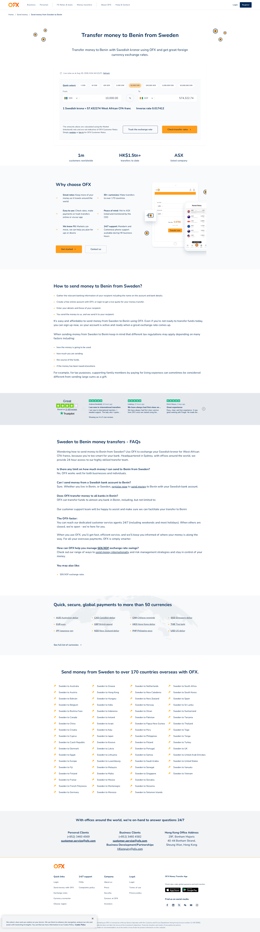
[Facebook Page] (167, 905)
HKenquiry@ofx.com (130, 849)
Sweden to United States (185, 761)
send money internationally (112, 552)
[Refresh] (61, 73)
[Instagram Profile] (197, 905)
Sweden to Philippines (146, 736)
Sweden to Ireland (106, 717)
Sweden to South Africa (184, 686)
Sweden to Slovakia (144, 779)
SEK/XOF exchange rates (72, 574)
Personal (44, 5)
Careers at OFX (111, 898)
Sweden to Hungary (106, 698)
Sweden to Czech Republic (72, 742)
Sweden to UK (180, 748)
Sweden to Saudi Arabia (147, 761)
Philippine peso (142, 630)
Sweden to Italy (104, 729)
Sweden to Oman (143, 711)
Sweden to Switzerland (184, 711)
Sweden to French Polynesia (73, 786)
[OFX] (13, 5)
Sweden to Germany (69, 792)
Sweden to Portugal (145, 748)
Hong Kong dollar (143, 624)
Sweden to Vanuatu (182, 767)
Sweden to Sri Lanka (183, 704)
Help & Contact (123, 5)
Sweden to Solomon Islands (148, 792)
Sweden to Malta (105, 773)
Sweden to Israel (105, 723)
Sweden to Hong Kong (108, 692)
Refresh (106, 73)
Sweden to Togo (181, 729)
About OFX (106, 5)
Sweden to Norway (144, 704)
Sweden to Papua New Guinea (150, 723)
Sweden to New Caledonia (148, 692)
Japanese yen (64, 630)
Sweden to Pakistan (145, 717)
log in (81, 132)
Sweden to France (67, 779)
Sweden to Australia (69, 686)
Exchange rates (60, 893)
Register (245, 5)
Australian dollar (67, 617)
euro (61, 624)
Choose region (60, 904)
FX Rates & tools (65, 5)
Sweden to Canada (68, 717)
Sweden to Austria (68, 692)
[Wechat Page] (185, 905)
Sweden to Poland (144, 742)
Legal (131, 882)
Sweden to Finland (68, 773)
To (139, 91)
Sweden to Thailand (183, 723)
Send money (22, 14)
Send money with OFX (64, 887)
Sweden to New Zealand (147, 698)
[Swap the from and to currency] (130, 98)
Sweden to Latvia (105, 748)
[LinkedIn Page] (173, 905)
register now (119, 486)
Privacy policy (135, 893)
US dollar (178, 630)
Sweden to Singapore (145, 773)
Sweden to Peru (143, 729)
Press (106, 887)
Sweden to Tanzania (183, 717)
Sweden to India (105, 704)
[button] (83, 85)
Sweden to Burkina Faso (70, 711)
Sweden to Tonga (181, 736)
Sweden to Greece (106, 686)
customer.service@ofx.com (78, 841)
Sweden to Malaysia (107, 767)
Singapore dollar (181, 617)
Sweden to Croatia (68, 729)
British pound (103, 624)
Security (107, 893)
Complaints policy (87, 887)
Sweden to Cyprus (68, 736)
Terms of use (135, 887)
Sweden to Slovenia (145, 786)
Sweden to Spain (181, 698)
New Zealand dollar (106, 630)
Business (31, 5)
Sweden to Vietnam (183, 773)
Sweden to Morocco (106, 792)
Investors (108, 904)
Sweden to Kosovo (106, 742)
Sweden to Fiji (66, 767)
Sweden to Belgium (68, 704)
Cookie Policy (80, 925)
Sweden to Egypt (67, 754)
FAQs (81, 882)
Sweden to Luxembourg (108, 761)
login (99, 301)
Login (56, 882)
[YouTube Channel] (191, 905)
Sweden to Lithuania (107, 754)
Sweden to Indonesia (107, 711)
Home (11, 14)
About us (108, 882)
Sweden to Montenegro (108, 786)
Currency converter (62, 898)
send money (138, 486)
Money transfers (84, 5)
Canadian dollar (104, 617)
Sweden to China (67, 723)
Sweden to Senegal (144, 767)
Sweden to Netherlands (146, 686)
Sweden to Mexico (106, 779)
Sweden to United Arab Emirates (189, 754)
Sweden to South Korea (184, 692)
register (72, 132)
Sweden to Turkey (182, 742)
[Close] (93, 919)
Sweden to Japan (105, 736)
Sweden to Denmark (69, 748)
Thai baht (178, 624)
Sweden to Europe (68, 761)
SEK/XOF (103, 548)
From (65, 91)
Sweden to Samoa (144, 754)
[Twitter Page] (179, 905)
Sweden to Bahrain (68, 698)
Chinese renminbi (143, 617)
